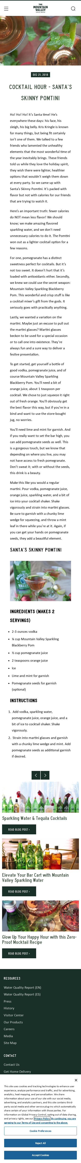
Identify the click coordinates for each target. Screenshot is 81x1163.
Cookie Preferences (40, 1130)
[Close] (76, 1080)
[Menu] (6, 8)
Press (7, 1001)
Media (8, 1036)
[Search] (73, 8)
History (9, 1008)
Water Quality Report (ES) (22, 994)
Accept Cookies (40, 1155)
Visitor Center (14, 1015)
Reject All (40, 1143)
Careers (9, 1029)
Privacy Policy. (42, 1118)
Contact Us (12, 1064)
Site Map (10, 1043)
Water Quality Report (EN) (22, 987)
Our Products (13, 1022)
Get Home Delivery (17, 1071)
